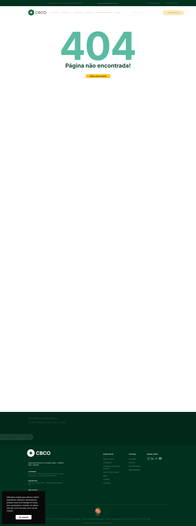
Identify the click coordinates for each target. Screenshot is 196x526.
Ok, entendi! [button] (23, 517)
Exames (132, 463)
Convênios (89, 12)
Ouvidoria (107, 483)
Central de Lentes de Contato (111, 467)
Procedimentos (135, 466)
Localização (32, 471)
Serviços (65, 12)
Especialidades (134, 470)
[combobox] (137, 12)
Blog (105, 476)
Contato (117, 12)
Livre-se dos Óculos (111, 472)
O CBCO (53, 12)
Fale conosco (32, 490)
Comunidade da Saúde (103, 12)
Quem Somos (108, 459)
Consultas (132, 459)
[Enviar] (63, 437)
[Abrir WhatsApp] (190, 520)
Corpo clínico (78, 12)
